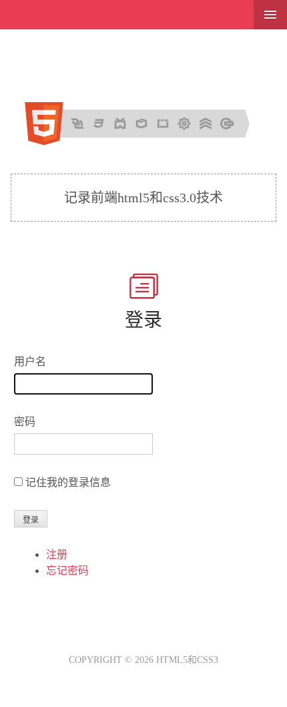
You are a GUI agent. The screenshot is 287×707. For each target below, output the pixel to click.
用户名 (30, 361)
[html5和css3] (144, 141)
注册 (56, 554)
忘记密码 (67, 570)
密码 (24, 421)
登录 (143, 320)
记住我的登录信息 (68, 482)
